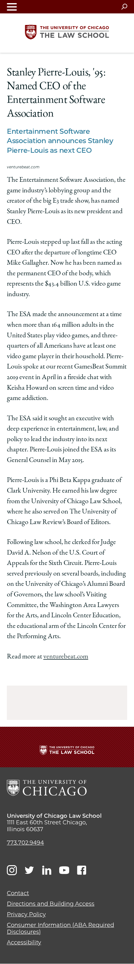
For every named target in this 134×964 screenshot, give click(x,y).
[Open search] (124, 6)
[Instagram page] (12, 870)
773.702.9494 (25, 842)
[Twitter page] (29, 870)
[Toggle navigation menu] (12, 6)
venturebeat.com (65, 656)
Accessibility (24, 942)
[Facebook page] (82, 870)
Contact (18, 893)
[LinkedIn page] (47, 870)
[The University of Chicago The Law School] (67, 32)
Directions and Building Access (50, 903)
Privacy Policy (26, 914)
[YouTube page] (64, 870)
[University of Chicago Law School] (47, 788)
